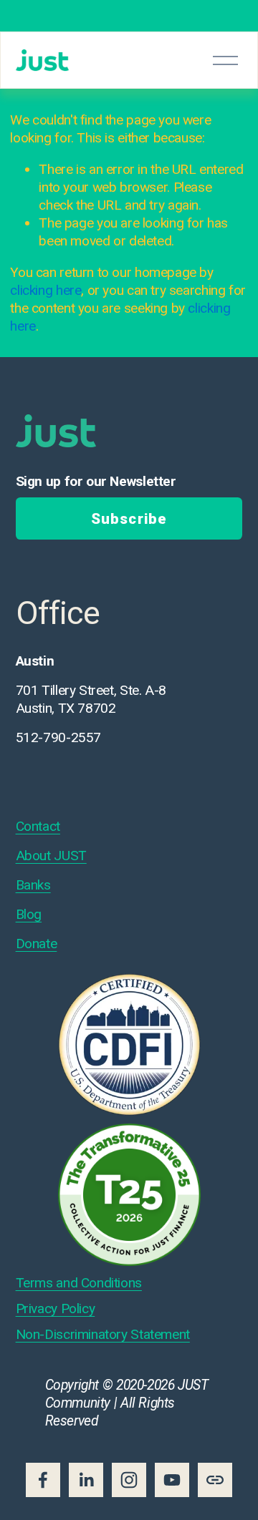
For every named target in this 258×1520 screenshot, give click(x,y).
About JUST (51, 855)
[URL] (215, 1480)
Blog (29, 914)
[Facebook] (43, 1480)
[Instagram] (129, 1480)
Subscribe (128, 518)
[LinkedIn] (86, 1480)
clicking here (45, 290)
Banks (33, 885)
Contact (38, 826)
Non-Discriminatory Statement (103, 1334)
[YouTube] (172, 1480)
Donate (36, 943)
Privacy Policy (55, 1308)
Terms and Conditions (79, 1283)
